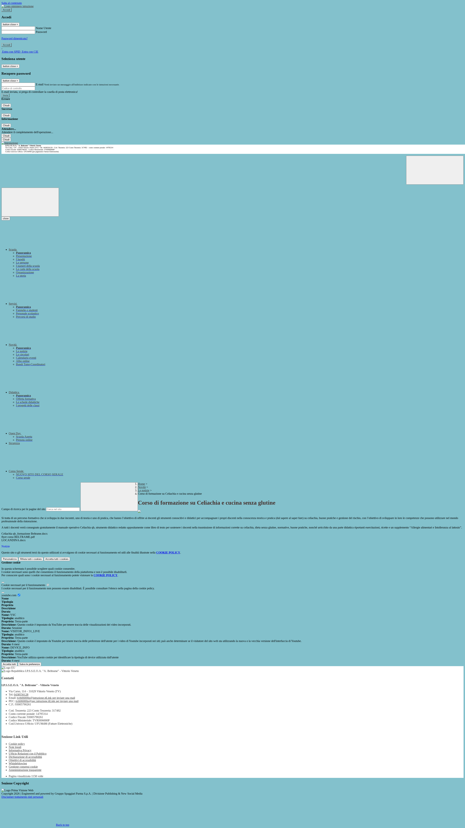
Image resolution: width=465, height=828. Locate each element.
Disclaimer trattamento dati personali (22, 796)
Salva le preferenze (29, 664)
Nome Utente (43, 28)
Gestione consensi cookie (23, 766)
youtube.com (9, 595)
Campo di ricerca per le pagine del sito (23, 509)
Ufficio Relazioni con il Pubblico (27, 753)
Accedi (6, 10)
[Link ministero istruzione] (17, 6)
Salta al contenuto (11, 3)
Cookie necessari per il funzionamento (23, 585)
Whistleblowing (18, 763)
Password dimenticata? (14, 38)
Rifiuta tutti (31, 559)
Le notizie (143, 490)
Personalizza (10, 559)
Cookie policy (17, 743)
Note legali (15, 747)
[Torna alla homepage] (9, 143)
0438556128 (21, 694)
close (6, 218)
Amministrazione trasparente (25, 770)
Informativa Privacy (20, 750)
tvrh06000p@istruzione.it (46, 697)
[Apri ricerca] (435, 170)
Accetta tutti (56, 559)
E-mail (39, 84)
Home (141, 483)
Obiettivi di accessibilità (22, 760)
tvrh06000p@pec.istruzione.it (47, 701)
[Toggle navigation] (30, 202)
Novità (142, 487)
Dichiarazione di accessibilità (25, 756)
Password (41, 31)
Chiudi (6, 105)
